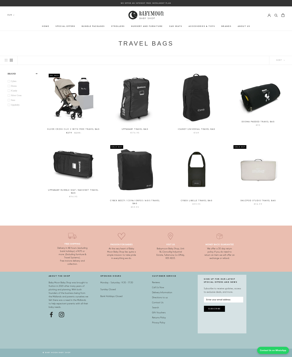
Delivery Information (162, 292)
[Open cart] (283, 15)
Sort (279, 60)
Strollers (118, 26)
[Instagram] (61, 314)
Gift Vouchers (159, 313)
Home (45, 26)
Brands (226, 26)
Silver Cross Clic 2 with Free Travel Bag (73, 129)
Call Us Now (158, 287)
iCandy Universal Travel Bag (196, 129)
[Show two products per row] (6, 60)
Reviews (156, 282)
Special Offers (65, 26)
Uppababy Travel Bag (135, 129)
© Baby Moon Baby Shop (57, 352)
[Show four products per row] (11, 60)
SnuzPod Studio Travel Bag (258, 200)
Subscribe (214, 309)
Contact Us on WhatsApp (273, 350)
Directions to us (160, 298)
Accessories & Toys (202, 26)
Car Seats (175, 26)
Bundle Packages (93, 26)
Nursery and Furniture (147, 26)
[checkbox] (23, 81)
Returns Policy (159, 318)
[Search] (276, 15)
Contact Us (157, 303)
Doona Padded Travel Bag (258, 122)
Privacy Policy (158, 323)
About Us (244, 26)
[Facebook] (51, 314)
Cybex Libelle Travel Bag (197, 200)
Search (155, 308)
